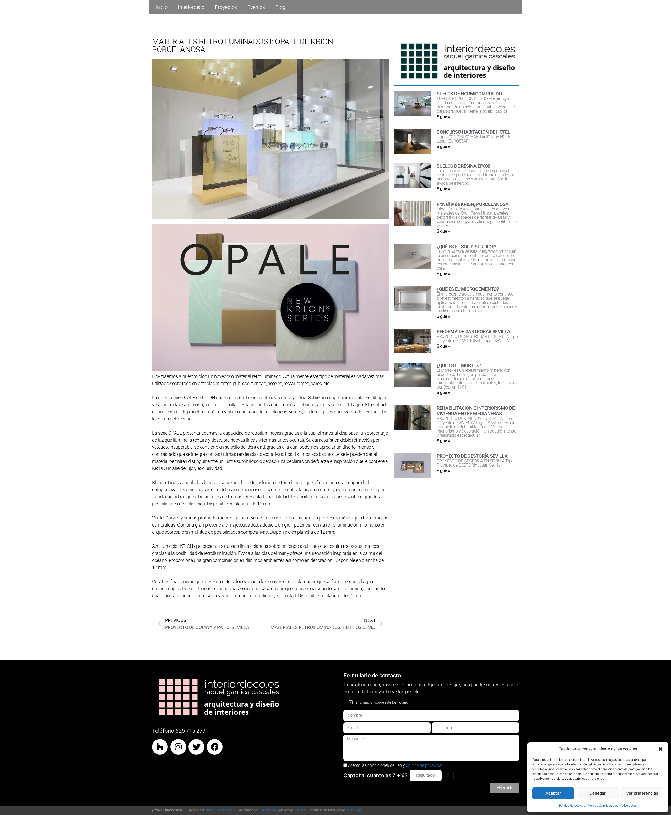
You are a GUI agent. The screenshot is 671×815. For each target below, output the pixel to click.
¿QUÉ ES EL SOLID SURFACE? (466, 246)
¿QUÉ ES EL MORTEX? (459, 365)
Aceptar (553, 793)
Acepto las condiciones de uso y (396, 765)
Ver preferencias (642, 793)
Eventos (256, 7)
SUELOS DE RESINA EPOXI (463, 166)
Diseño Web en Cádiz (220, 810)
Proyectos (226, 7)
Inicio (161, 7)
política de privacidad (424, 765)
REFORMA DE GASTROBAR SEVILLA (473, 331)
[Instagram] (178, 747)
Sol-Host (300, 810)
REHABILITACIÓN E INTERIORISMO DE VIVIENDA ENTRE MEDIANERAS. (476, 411)
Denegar (597, 793)
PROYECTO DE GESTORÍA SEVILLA (472, 456)
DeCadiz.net (267, 810)
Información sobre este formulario (381, 702)
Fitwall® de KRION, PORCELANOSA (472, 204)
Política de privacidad (603, 805)
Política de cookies (572, 805)
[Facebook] (215, 747)
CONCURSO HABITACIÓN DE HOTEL (473, 132)
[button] (660, 749)
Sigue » (443, 116)
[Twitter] (196, 747)
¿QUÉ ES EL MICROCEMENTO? (468, 289)
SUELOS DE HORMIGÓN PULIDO (469, 93)
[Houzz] (160, 747)
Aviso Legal (628, 805)
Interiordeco (191, 7)
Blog (280, 7)
